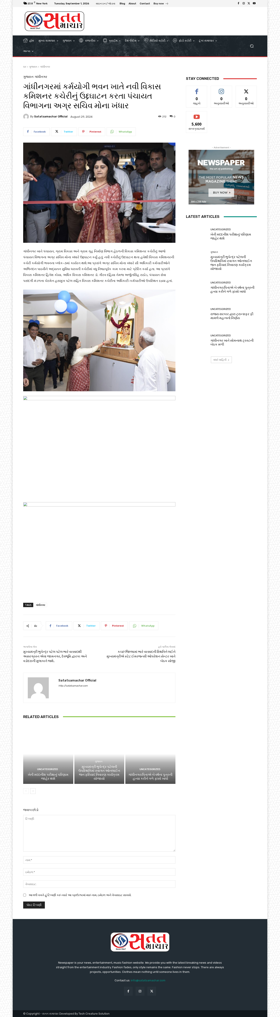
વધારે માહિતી (219, 360)
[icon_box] (161, 4)
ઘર (24, 66)
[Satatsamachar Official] (26, 116)
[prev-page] (26, 791)
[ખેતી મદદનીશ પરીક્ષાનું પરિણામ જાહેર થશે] (48, 754)
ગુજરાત (33, 66)
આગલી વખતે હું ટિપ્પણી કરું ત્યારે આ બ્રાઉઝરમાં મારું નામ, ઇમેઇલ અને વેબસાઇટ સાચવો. (80, 895)
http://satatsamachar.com (73, 686)
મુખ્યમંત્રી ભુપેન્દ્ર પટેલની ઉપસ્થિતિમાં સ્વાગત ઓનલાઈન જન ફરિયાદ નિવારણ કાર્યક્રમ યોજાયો (99, 773)
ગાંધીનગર (45, 66)
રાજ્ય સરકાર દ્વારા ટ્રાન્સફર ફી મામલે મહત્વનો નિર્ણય (231, 316)
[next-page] (33, 791)
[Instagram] (243, 3)
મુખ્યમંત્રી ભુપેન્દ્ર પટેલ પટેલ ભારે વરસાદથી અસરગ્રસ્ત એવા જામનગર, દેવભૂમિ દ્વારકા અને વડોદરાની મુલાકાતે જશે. (55, 656)
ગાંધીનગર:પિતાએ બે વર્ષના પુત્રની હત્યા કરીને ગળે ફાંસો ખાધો (150, 777)
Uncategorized (47, 769)
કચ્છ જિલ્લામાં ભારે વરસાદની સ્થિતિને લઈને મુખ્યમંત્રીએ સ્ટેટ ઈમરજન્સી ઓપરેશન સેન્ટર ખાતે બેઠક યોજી (141, 656)
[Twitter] (249, 3)
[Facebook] (238, 3)
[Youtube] (254, 3)
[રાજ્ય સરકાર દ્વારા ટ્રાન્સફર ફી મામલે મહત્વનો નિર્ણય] (196, 314)
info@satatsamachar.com (148, 980)
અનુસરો (221, 89)
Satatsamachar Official (51, 116)
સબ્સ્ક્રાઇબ (197, 114)
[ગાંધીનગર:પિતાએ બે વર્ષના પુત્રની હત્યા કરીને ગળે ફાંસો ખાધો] (150, 754)
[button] (252, 46)
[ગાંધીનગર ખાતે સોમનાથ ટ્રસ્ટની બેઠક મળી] (196, 340)
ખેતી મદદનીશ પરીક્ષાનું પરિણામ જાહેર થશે (48, 777)
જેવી (196, 89)
